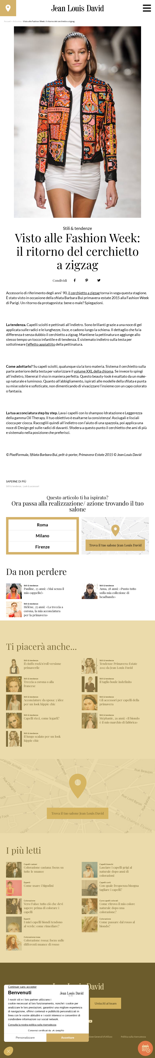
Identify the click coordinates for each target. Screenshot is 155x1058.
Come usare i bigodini (38, 886)
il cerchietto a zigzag (84, 293)
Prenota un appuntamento (145, 1048)
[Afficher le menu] (147, 8)
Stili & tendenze (13, 486)
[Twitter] (98, 280)
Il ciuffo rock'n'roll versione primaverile (42, 666)
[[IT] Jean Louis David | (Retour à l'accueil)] (77, 8)
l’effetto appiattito (40, 344)
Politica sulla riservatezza (133, 1036)
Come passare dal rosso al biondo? (117, 924)
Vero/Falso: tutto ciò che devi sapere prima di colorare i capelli (43, 908)
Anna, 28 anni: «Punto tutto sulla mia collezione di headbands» (117, 593)
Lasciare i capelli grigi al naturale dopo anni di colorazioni (115, 871)
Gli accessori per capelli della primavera (119, 702)
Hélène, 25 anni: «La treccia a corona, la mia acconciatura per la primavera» (43, 611)
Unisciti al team (105, 1003)
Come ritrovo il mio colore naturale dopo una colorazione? (117, 908)
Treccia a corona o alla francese (39, 684)
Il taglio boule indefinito (115, 682)
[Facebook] (74, 280)
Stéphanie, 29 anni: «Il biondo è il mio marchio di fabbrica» (119, 720)
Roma (42, 524)
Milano (42, 535)
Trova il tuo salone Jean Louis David (115, 545)
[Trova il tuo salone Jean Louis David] (8, 8)
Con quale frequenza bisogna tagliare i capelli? (119, 888)
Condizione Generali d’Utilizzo (97, 1036)
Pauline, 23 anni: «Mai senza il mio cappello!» (44, 591)
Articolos (17, 21)
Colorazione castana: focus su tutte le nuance (44, 869)
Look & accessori (31, 486)
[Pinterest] (86, 280)
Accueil (7, 21)
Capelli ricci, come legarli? (41, 718)
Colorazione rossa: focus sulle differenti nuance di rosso (44, 942)
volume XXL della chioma (93, 371)
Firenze (42, 546)
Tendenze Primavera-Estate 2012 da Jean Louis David (118, 666)
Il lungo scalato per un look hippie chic (42, 739)
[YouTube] (90, 1021)
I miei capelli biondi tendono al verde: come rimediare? (43, 924)
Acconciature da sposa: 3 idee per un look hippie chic (44, 702)
